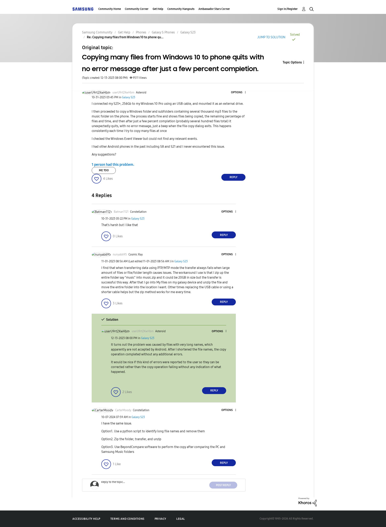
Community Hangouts (180, 9)
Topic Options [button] (292, 62)
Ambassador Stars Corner (214, 9)
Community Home (109, 9)
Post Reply (223, 485)
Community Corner (137, 9)
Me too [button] (104, 170)
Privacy (160, 519)
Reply (233, 177)
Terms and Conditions (127, 519)
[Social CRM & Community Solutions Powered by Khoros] (308, 502)
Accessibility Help (86, 519)
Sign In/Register (287, 9)
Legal (180, 519)
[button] (239, 92)
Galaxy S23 (188, 32)
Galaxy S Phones (163, 32)
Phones (141, 32)
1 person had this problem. (113, 164)
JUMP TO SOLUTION (271, 37)
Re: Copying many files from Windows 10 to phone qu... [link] (125, 37)
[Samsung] (82, 9)
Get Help (158, 9)
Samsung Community (97, 32)
